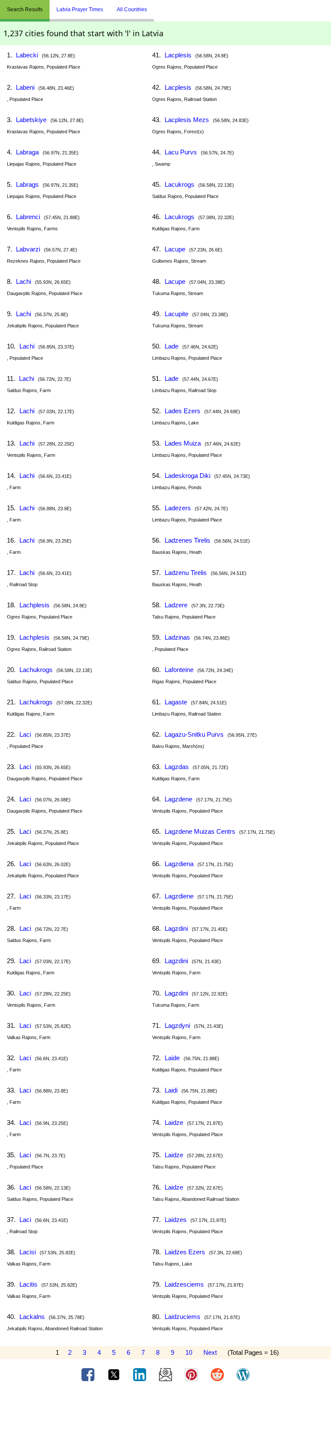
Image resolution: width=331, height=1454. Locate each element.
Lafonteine (179, 669)
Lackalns (32, 1316)
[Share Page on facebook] (88, 1374)
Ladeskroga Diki (187, 475)
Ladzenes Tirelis (187, 540)
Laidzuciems (182, 1316)
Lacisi (27, 1252)
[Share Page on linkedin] (140, 1374)
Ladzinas (177, 637)
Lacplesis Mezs (187, 119)
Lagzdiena (179, 863)
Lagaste (176, 702)
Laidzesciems (184, 1284)
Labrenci (28, 216)
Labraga (27, 152)
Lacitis (28, 1284)
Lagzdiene (179, 896)
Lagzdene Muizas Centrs (200, 831)
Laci (25, 734)
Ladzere (176, 605)
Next (210, 1352)
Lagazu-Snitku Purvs (194, 734)
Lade (171, 346)
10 (188, 1352)
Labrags (27, 184)
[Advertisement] (165, 1421)
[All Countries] (164, 6)
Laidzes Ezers (185, 1252)
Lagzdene (178, 799)
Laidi (171, 1090)
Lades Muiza (183, 443)
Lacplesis (178, 55)
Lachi (23, 281)
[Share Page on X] (114, 1374)
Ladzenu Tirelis (186, 572)
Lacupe (175, 249)
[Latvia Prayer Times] (160, 6)
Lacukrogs (179, 184)
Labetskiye (31, 119)
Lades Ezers (182, 411)
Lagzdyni (177, 1025)
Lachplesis (34, 605)
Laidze (174, 1122)
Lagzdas (177, 766)
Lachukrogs (36, 669)
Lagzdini (176, 928)
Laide (172, 1057)
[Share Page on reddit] (218, 1374)
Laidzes (176, 1219)
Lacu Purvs (181, 152)
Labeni (25, 87)
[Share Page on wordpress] (243, 1374)
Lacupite (176, 313)
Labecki (27, 55)
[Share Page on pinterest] (192, 1374)
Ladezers (178, 508)
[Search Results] (156, 6)
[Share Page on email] (166, 1374)
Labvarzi (28, 249)
